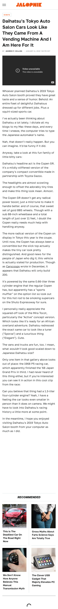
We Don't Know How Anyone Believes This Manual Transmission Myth (14, 582)
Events (7, 15)
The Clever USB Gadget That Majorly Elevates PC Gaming (43, 580)
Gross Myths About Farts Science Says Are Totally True (43, 535)
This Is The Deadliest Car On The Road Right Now (12, 536)
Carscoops (13, 266)
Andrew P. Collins (14, 51)
